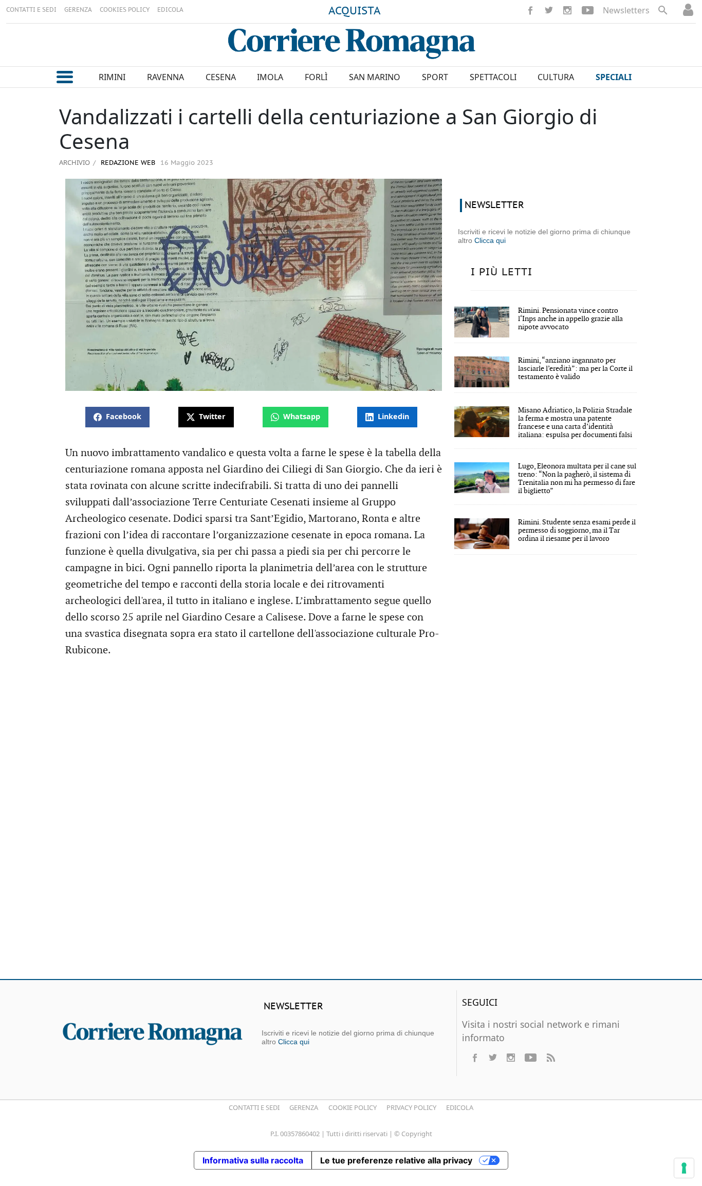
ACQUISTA (354, 11)
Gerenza (303, 1107)
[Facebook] (530, 10)
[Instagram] (567, 10)
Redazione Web (127, 163)
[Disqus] (351, 822)
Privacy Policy (411, 1107)
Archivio (74, 162)
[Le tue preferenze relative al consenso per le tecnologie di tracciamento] (684, 1168)
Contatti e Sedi (254, 1107)
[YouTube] (588, 10)
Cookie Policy (352, 1107)
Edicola (459, 1107)
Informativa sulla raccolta (252, 1160)
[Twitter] (549, 10)
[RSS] (550, 1057)
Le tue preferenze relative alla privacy (396, 1160)
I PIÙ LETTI (501, 272)
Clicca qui (490, 240)
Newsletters (626, 10)
